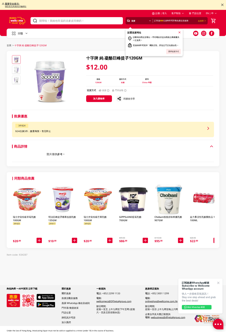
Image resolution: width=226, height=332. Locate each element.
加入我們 (66, 322)
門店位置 (196, 13)
